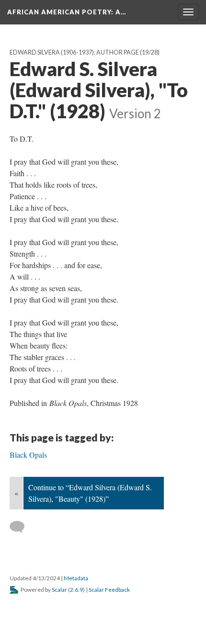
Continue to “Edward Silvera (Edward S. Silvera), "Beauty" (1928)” (90, 493)
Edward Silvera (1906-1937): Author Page (74, 52)
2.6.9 (76, 589)
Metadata (76, 578)
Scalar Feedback (109, 589)
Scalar (59, 589)
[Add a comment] (21, 527)
